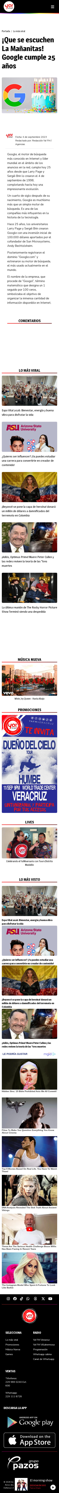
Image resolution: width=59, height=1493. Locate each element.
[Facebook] (15, 1298)
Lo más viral (19, 31)
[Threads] (35, 1298)
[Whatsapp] (28, 1298)
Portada (6, 31)
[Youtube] (50, 1298)
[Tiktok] (21, 1298)
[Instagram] (8, 1298)
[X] (43, 1298)
